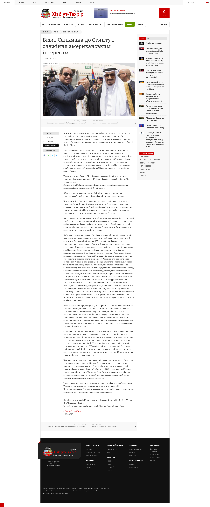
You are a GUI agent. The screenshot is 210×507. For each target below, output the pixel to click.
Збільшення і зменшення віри (122, 13)
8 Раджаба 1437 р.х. (72, 411)
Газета (91, 2)
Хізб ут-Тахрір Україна (85, 488)
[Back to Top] (2, 505)
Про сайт (89, 449)
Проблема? (132, 455)
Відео (35, 2)
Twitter (154, 452)
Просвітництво (115, 24)
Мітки (109, 464)
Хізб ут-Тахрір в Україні (150, 160)
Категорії (110, 467)
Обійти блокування (135, 449)
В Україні (68, 24)
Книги (65, 2)
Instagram (155, 455)
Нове (143, 38)
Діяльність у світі (147, 163)
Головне (7, 2)
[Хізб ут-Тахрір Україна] (63, 13)
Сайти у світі (90, 464)
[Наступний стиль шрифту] (58, 141)
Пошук (109, 470)
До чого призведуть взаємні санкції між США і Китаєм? (154, 51)
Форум (78, 2)
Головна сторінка (43, 24)
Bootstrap (46, 491)
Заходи (21, 2)
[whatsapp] (48, 155)
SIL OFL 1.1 (67, 493)
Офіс (108, 452)
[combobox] (194, 2)
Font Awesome (47, 493)
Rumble (153, 460)
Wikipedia (132, 464)
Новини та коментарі (70, 32)
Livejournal (155, 457)
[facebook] (44, 155)
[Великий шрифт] (58, 138)
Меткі (149, 38)
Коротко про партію (93, 452)
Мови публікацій (91, 455)
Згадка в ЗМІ (133, 467)
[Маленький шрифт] (44, 138)
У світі (81, 24)
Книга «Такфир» (116, 10)
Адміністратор (112, 449)
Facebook (154, 449)
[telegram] (56, 155)
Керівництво (95, 24)
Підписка (132, 452)
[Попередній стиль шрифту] (44, 141)
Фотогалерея (49, 2)
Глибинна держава (154, 43)
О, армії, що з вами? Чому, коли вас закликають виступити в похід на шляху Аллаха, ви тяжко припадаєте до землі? (155, 140)
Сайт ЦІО (89, 467)
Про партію (54, 24)
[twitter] (52, 155)
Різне (129, 24)
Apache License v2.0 (92, 491)
